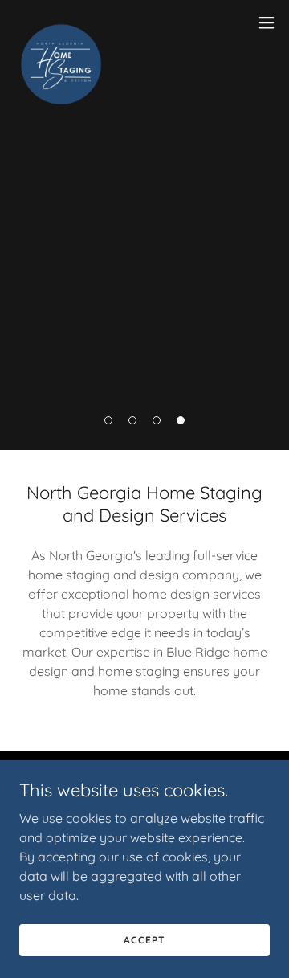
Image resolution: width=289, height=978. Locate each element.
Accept (144, 940)
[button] (108, 420)
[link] (61, 22)
